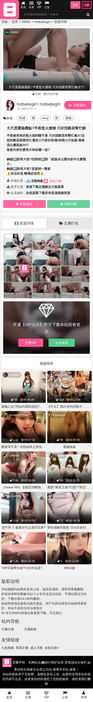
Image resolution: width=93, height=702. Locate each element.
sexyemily (15, 496)
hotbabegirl (43, 22)
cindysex (14, 374)
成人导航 (36, 648)
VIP (39, 7)
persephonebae (18, 415)
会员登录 (61, 343)
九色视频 (7, 648)
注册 (86, 5)
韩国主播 (22, 648)
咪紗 (11, 536)
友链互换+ (52, 648)
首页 (23, 7)
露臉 (68, 118)
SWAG (26, 22)
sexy (45, 118)
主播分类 (7, 629)
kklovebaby (62, 536)
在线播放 (26, 204)
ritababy (60, 455)
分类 (31, 7)
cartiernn (14, 455)
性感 (22, 118)
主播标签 (30, 629)
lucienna (60, 496)
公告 (47, 7)
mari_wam (61, 374)
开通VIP (30, 343)
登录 (75, 5)
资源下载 (70, 204)
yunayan (60, 415)
